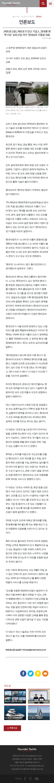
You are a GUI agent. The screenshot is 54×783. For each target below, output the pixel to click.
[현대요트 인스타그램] (30, 779)
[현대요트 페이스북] (25, 779)
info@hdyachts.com (37, 766)
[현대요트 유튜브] (36, 779)
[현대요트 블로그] (18, 779)
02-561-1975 (19, 766)
